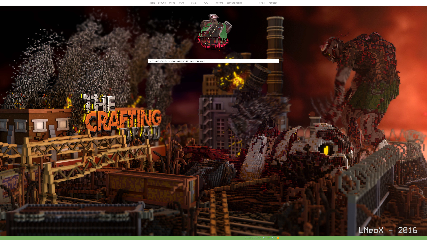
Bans (193, 3)
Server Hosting (234, 3)
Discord (219, 3)
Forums (162, 3)
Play (206, 3)
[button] (187, 3)
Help (268, 238)
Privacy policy (261, 238)
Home (152, 3)
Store (172, 3)
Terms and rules (249, 238)
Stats (181, 3)
